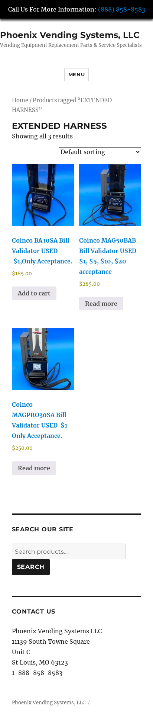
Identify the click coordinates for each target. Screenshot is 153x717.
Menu (76, 74)
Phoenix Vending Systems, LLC (70, 35)
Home (20, 100)
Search (31, 566)
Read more (101, 303)
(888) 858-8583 (121, 9)
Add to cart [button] (34, 293)
